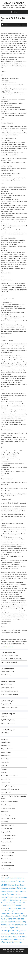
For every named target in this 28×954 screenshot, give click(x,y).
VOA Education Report (7, 859)
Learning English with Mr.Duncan (10, 789)
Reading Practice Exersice (8, 723)
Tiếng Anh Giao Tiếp (6, 828)
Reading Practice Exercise (8, 818)
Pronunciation (4, 811)
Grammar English (5, 779)
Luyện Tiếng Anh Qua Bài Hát (9, 662)
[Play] (3, 25)
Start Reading (4, 821)
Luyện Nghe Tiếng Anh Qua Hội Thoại (11, 658)
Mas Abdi (20, 951)
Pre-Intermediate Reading (8, 808)
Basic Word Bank (5, 742)
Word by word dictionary (7, 869)
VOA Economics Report (7, 855)
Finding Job (4, 769)
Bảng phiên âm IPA (6, 704)
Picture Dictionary (6, 675)
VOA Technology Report (7, 865)
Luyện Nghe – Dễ (5, 792)
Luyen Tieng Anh (14, 2)
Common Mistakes (6, 752)
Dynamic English (8, 646)
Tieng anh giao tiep (6, 832)
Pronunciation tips (6, 815)
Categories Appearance (7, 749)
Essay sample (5, 732)
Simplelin (12, 951)
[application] (14, 25)
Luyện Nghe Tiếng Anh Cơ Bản (9, 655)
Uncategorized (5, 848)
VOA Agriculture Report (7, 852)
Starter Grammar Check (7, 687)
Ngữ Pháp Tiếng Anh (6, 684)
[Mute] (21, 25)
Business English (5, 745)
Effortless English (5, 759)
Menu (15, 12)
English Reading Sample (8, 720)
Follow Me (4, 772)
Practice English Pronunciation (9, 707)
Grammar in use (5, 782)
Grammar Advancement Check (9, 691)
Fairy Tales (4, 716)
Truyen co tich (4, 845)
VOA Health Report (6, 862)
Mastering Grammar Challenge (9, 694)
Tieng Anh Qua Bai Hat (7, 838)
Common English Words (7, 671)
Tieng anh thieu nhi (6, 842)
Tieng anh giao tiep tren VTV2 (9, 835)
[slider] (24, 24)
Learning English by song (8, 786)
